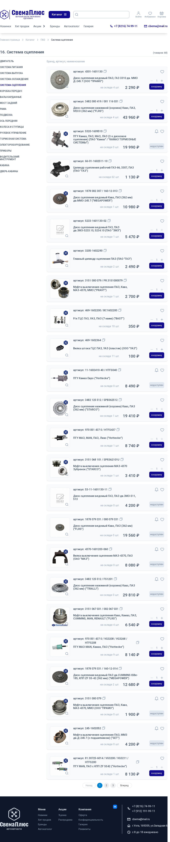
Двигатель (7, 61)
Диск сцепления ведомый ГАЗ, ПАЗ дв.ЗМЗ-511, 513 (104, 497)
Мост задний (8, 103)
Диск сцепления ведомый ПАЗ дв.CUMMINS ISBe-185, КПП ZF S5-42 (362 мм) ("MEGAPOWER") (105, 677)
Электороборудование (15, 144)
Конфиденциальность (91, 819)
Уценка (62, 815)
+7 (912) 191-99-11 (143, 811)
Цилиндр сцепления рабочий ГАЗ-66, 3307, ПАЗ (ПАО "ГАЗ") (103, 169)
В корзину (156, 86)
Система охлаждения (14, 79)
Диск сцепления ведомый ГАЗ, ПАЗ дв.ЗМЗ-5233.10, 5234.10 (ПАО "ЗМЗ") (97, 229)
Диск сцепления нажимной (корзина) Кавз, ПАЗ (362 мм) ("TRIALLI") (104, 587)
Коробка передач (11, 91)
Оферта (83, 815)
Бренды (55, 26)
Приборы (5, 150)
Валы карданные (11, 97)
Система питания (11, 67)
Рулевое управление (13, 133)
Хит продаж (22, 26)
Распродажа (65, 819)
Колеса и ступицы (12, 127)
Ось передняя (8, 121)
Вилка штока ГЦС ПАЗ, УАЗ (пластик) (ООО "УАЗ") (105, 348)
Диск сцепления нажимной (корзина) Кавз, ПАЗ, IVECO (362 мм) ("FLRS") (104, 109)
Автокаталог (72, 26)
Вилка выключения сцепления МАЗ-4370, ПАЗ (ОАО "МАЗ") (103, 557)
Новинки (5, 26)
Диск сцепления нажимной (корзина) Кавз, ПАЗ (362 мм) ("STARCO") (104, 408)
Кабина (4, 165)
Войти (138, 17)
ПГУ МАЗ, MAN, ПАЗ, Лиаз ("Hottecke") (98, 437)
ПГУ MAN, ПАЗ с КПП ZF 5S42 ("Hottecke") (100, 766)
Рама (3, 109)
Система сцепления (13, 85)
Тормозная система (13, 138)
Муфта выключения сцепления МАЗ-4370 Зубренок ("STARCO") (100, 468)
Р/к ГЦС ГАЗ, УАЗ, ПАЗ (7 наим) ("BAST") (98, 318)
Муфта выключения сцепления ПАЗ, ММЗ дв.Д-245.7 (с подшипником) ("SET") (100, 736)
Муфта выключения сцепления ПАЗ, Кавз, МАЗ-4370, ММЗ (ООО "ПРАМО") (100, 706)
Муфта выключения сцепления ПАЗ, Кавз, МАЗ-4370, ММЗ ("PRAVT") (100, 288)
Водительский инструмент (9, 158)
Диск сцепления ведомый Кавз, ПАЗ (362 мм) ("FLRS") (102, 527)
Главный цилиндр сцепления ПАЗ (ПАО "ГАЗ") (102, 258)
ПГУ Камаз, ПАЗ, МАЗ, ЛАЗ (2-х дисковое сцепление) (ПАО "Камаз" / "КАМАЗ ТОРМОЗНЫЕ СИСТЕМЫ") (104, 139)
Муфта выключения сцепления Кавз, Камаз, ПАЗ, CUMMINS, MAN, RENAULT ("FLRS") (105, 617)
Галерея (88, 26)
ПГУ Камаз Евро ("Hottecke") (91, 378)
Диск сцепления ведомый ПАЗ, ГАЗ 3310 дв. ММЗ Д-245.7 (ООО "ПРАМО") (105, 79)
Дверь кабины (9, 171)
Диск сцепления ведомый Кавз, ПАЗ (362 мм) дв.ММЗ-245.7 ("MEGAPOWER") (102, 199)
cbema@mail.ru (158, 26)
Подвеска (6, 115)
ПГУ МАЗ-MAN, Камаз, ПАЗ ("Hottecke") (98, 646)
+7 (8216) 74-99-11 (125, 26)
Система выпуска (11, 73)
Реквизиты (84, 829)
